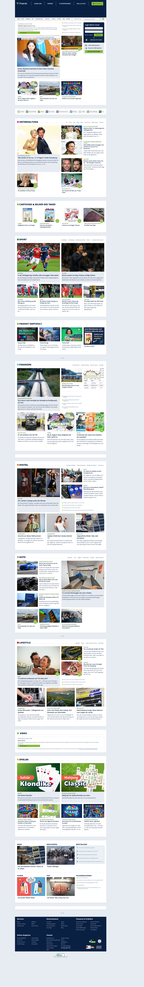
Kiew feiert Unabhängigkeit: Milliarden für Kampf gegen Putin (71, 29)
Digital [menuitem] (53, 19)
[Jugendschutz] (60, 955)
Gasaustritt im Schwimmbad (83, 877)
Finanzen (25, 364)
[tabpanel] (38, 57)
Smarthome (101, 465)
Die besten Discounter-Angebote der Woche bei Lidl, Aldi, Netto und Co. (91, 861)
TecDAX (86, 388)
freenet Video (35, 938)
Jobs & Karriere (76, 364)
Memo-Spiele (95, 122)
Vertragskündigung (65, 946)
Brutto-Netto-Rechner (96, 925)
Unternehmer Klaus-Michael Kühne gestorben (87, 847)
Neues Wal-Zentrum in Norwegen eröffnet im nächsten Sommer (74, 682)
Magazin (80, 557)
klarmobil (34, 942)
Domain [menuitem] (68, 19)
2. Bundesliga (71, 239)
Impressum (49, 942)
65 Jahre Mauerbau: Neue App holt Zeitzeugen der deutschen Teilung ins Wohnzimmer (78, 510)
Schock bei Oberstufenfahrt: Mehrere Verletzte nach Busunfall (72, 26)
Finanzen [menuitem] (28, 19)
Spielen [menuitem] (59, 19)
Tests (75, 557)
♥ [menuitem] (72, 19)
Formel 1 (89, 239)
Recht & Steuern (94, 364)
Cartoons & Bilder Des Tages (37, 204)
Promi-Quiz (49, 927)
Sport (23, 239)
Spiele (62, 922)
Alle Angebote (98, 3)
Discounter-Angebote (81, 922)
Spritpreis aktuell (21, 923)
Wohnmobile (86, 557)
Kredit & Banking (85, 364)
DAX (85, 383)
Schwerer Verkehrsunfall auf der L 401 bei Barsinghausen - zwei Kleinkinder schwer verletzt (89, 888)
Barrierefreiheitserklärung (53, 940)
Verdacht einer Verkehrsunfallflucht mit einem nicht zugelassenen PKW (90, 880)
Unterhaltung (28, 121)
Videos (62, 923)
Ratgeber (78, 642)
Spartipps (101, 364)
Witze (82, 122)
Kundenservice (50, 938)
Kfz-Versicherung (80, 929)
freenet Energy (20, 944)
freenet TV (19, 940)
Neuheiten (70, 557)
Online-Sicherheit (95, 922)
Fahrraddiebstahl (81, 885)
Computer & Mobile (70, 465)
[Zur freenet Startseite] (22, 3)
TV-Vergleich (94, 929)
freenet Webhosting (81, 927)
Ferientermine (20, 925)
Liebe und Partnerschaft (91, 642)
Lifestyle (25, 642)
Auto (22, 557)
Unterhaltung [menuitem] (39, 19)
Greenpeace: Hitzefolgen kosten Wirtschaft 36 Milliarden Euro (71, 400)
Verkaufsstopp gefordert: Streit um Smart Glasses (71, 507)
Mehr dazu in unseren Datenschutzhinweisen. (45, 37)
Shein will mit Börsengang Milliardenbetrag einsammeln (70, 407)
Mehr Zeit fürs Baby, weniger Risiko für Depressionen (88, 854)
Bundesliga (64, 239)
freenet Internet (21, 942)
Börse (18, 922)
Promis (70, 122)
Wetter (33, 923)
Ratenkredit (93, 923)
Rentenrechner (94, 927)
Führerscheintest (100, 557)
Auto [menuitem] (33, 19)
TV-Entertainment (65, 3)
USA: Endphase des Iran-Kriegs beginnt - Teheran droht (88, 851)
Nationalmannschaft (80, 239)
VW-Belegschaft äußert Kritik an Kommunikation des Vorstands (72, 397)
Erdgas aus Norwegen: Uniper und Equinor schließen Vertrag (72, 404)
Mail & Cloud (81, 3)
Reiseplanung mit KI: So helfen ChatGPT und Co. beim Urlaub (74, 502)
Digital (23, 464)
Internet (50, 3)
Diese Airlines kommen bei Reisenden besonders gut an (73, 684)
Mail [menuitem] (64, 19)
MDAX (86, 385)
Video (78, 122)
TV (66, 122)
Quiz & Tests (87, 122)
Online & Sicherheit (81, 465)
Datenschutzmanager (52, 946)
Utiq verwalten (50, 948)
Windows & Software (92, 465)
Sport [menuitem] (22, 19)
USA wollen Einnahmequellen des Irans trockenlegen (72, 22)
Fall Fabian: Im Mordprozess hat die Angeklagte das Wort (88, 858)
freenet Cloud (79, 923)
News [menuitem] (18, 19)
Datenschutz (50, 944)
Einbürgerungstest (51, 923)
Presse (62, 940)
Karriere (63, 944)
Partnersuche (35, 925)
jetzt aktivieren (23, 32)
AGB (48, 949)
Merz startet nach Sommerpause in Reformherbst (71, 32)
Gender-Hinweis (65, 938)
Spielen (23, 759)
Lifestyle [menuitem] (47, 19)
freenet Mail (79, 925)
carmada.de (35, 944)
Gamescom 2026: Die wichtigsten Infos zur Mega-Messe (72, 505)
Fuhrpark (92, 557)
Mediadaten (64, 942)
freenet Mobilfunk (21, 938)
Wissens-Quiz (64, 925)
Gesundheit (101, 642)
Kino (74, 122)
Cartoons (101, 122)
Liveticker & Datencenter (98, 239)
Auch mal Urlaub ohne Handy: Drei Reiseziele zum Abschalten (74, 679)
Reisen (82, 642)
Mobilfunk (38, 3)
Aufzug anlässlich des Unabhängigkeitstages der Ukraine (88, 882)
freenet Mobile (35, 940)
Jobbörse (34, 922)
